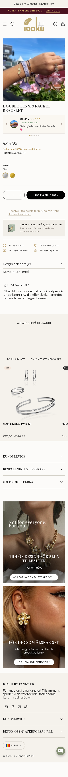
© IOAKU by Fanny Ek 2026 (18, 755)
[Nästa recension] (61, 124)
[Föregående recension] (6, 124)
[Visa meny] (4, 24)
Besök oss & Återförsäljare (28, 731)
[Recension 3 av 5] (34, 135)
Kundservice (14, 456)
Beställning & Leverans (24, 469)
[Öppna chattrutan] (60, 751)
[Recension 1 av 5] (29, 135)
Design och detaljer (17, 264)
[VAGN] (63, 24)
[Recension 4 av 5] (36, 135)
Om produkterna (18, 482)
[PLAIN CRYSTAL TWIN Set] (31, 394)
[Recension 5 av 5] (38, 135)
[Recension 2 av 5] (31, 135)
